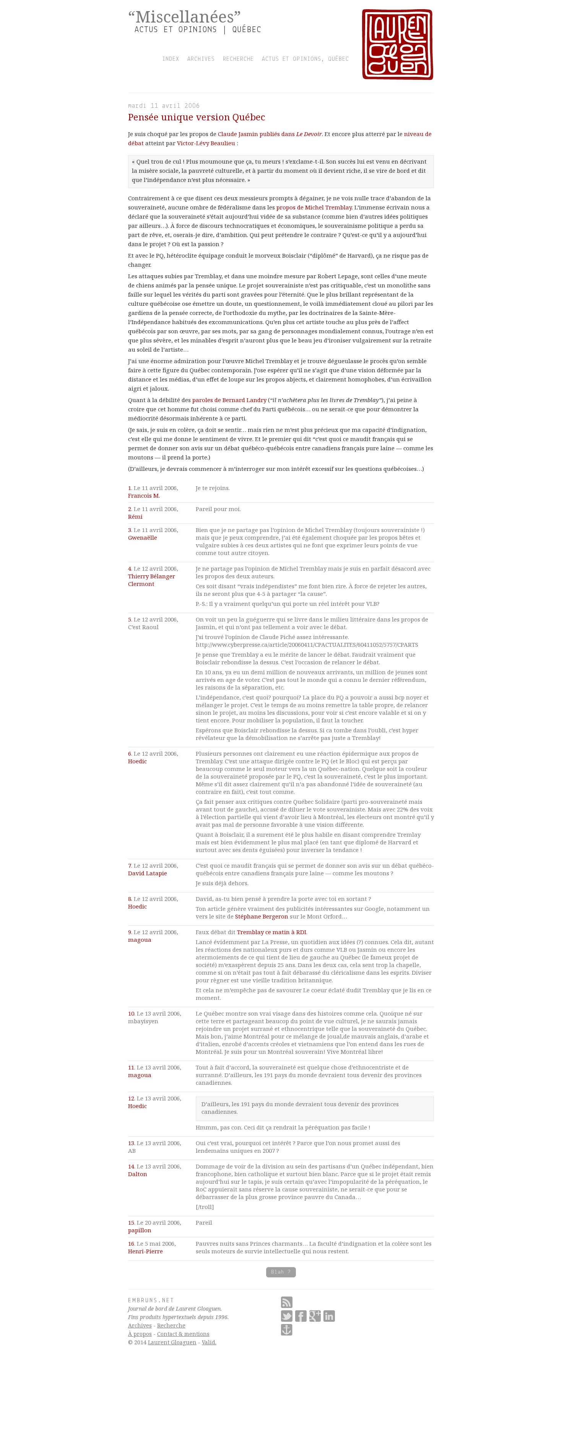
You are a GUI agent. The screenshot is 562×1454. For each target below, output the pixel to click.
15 (131, 1222)
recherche (238, 59)
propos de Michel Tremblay (314, 207)
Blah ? (281, 1272)
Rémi (135, 516)
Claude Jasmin (238, 134)
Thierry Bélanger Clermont (151, 579)
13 (131, 1143)
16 (131, 1243)
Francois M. (144, 495)
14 (131, 1166)
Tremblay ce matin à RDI (271, 932)
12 (131, 1098)
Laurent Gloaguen (172, 1342)
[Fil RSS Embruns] (286, 1302)
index (170, 59)
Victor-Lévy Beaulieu (206, 143)
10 (131, 1013)
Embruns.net (151, 1301)
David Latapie (147, 873)
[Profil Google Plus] (315, 1316)
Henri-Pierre (145, 1251)
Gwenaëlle (142, 537)
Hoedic (137, 761)
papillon (139, 1230)
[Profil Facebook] (301, 1316)
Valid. (209, 1342)
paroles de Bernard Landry (229, 400)
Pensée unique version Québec (196, 116)
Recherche (171, 1325)
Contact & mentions (183, 1333)
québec (338, 59)
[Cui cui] (286, 1316)
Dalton (137, 1174)
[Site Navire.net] (286, 1330)
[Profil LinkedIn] (329, 1316)
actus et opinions (291, 59)
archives (201, 59)
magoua (139, 939)
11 (131, 1067)
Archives (140, 1325)
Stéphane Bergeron (261, 916)
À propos (140, 1333)
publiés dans (291, 134)
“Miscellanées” (184, 16)
